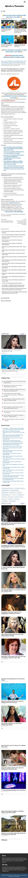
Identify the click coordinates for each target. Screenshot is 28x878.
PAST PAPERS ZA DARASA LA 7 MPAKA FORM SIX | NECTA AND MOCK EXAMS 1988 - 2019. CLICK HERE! (13, 163)
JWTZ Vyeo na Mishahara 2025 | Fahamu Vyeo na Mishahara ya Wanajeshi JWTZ (15, 390)
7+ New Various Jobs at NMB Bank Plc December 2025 (13, 465)
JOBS (25, 61)
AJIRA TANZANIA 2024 (18, 61)
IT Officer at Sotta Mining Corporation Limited (12, 283)
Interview (11, 492)
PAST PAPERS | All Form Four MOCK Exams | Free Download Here (15, 382)
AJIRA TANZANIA (8, 61)
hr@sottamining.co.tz (14, 202)
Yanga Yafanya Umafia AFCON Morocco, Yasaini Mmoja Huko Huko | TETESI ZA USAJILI (13, 444)
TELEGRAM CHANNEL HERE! (16, 57)
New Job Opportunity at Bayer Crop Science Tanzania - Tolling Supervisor (13, 416)
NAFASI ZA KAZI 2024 (14, 62)
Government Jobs (18, 488)
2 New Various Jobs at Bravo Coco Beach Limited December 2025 (13, 473)
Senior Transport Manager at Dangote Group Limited (13, 234)
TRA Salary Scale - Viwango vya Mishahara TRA (14, 403)
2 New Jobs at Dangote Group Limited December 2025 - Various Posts (13, 470)
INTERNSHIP (4, 492)
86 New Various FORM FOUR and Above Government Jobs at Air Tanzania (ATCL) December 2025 (14, 289)
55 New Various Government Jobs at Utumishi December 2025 (12, 438)
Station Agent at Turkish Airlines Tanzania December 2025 (12, 454)
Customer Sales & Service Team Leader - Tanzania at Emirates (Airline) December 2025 (13, 476)
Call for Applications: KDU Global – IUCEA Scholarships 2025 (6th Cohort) (13, 407)
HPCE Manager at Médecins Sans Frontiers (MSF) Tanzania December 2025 (13, 479)
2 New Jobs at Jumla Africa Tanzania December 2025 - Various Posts (12, 456)
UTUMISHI (4, 501)
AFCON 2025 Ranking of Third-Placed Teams (12, 446)
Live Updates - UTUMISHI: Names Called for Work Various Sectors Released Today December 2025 (13, 286)
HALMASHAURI (4, 490)
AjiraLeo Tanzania (12, 875)
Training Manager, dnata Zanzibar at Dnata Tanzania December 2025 (13, 468)
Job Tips (13, 494)
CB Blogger (17, 876)
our (4, 208)
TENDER (9, 499)
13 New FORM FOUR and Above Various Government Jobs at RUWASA (21, 222)
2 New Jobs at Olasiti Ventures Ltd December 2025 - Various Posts (14, 459)
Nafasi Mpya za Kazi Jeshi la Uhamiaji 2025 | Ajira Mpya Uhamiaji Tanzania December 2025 (14, 292)
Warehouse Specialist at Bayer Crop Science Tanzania (14, 420)
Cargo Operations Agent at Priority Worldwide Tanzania (7, 221)
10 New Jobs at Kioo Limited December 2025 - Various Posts (12, 448)
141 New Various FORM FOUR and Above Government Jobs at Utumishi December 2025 (12, 441)
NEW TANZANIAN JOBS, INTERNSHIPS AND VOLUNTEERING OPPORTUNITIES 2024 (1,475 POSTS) (13, 148)
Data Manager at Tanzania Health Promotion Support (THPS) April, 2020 (14, 399)
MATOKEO (20, 494)
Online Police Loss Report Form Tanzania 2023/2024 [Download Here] (13, 386)
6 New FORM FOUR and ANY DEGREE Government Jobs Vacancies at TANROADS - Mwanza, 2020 (12, 395)
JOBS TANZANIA (5, 62)
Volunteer (11, 501)
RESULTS (3, 499)
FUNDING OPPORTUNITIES (7, 488)
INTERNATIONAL (14, 490)
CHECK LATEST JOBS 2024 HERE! (14, 211)
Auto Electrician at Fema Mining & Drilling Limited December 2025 (13, 481)
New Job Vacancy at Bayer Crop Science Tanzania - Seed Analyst (15, 411)
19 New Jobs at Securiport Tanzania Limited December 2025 (12, 462)
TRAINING (16, 499)
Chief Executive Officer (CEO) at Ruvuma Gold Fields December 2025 (12, 451)
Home (2, 61)
